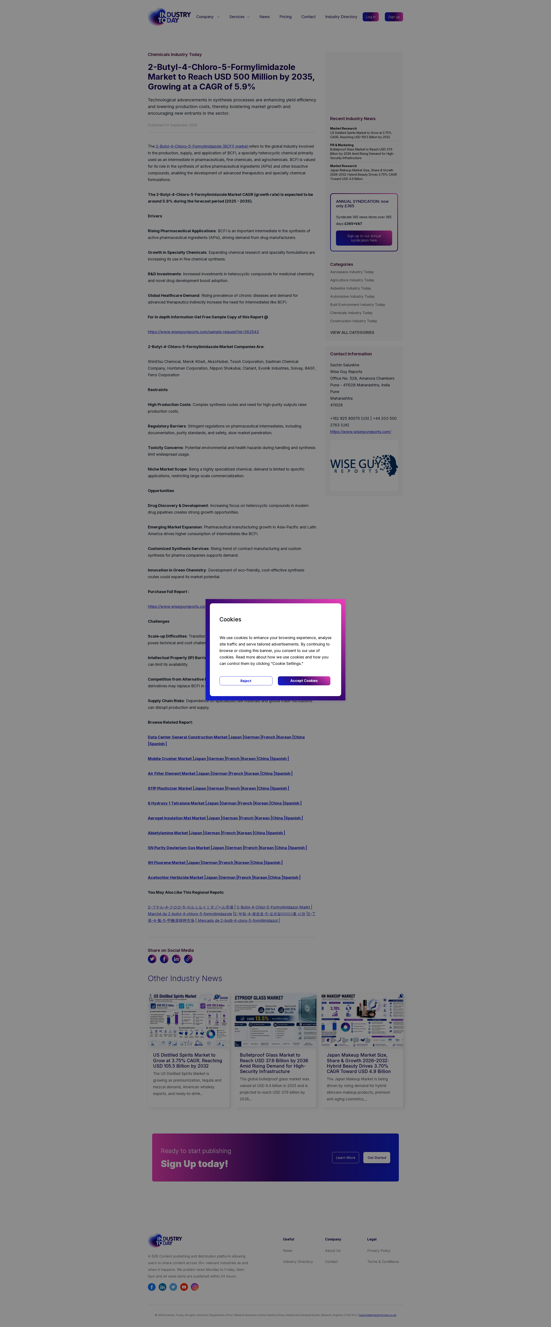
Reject (245, 681)
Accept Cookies (304, 680)
